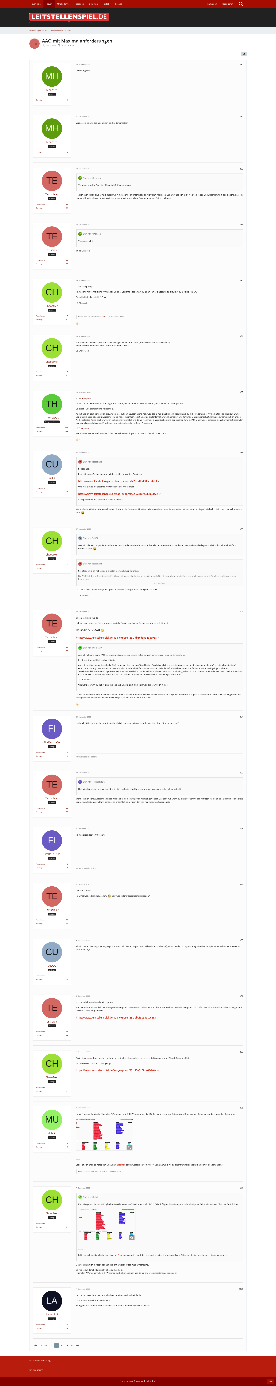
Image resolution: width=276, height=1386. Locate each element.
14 (72, 1345)
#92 (241, 772)
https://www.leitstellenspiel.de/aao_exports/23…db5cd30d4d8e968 (116, 637)
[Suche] (241, 4)
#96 (241, 996)
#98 (241, 1107)
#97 (241, 1051)
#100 (241, 1288)
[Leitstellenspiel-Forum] (138, 17)
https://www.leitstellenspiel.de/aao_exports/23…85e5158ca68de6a (116, 1070)
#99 (241, 1187)
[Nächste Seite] (77, 1345)
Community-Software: (138, 1381)
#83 (241, 168)
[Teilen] (244, 54)
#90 (241, 611)
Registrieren (227, 3)
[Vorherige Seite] (35, 1345)
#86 (241, 336)
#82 (241, 116)
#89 (241, 529)
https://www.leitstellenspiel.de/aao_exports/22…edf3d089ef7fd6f (117, 481)
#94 (241, 884)
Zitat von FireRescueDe (94, 781)
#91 (241, 716)
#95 (241, 940)
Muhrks (102, 1171)
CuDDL (82, 589)
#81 (241, 64)
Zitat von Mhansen (92, 178)
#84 (241, 224)
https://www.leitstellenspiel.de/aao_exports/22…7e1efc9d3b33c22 (118, 494)
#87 (241, 392)
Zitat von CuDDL (90, 538)
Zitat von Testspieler (92, 461)
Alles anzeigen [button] (159, 583)
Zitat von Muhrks (91, 1197)
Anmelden (212, 3)
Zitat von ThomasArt (92, 647)
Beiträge (39, 100)
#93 (241, 828)
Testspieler (86, 398)
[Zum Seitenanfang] (270, 1381)
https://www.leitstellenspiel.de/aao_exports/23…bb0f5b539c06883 (116, 1017)
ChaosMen (103, 317)
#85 (241, 280)
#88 (241, 452)
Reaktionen (40, 204)
